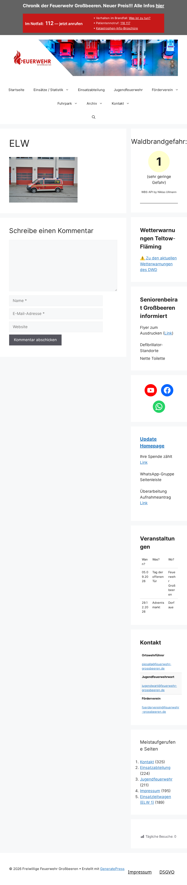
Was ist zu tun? (140, 18)
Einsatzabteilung (91, 90)
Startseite (16, 90)
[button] (93, 117)
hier (160, 5)
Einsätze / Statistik (48, 90)
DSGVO (166, 872)
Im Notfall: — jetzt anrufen (54, 23)
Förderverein (162, 90)
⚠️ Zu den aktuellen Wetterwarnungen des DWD (158, 264)
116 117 (125, 23)
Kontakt (118, 103)
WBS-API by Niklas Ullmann (159, 192)
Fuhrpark (64, 103)
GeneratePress (112, 869)
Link (168, 333)
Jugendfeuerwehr (128, 90)
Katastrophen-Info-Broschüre (117, 28)
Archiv (92, 103)
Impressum (150, 791)
